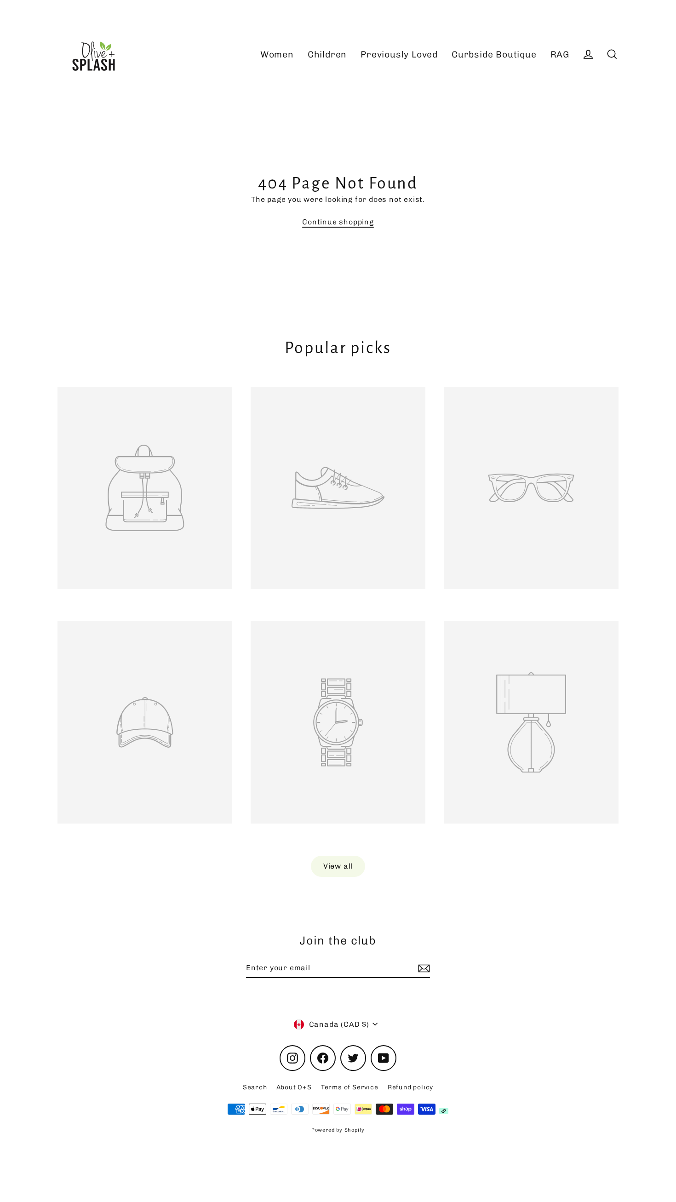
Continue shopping (338, 222)
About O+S (294, 1087)
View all (338, 866)
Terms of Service (349, 1087)
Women (277, 54)
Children (327, 54)
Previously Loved (399, 54)
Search (255, 1087)
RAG (559, 54)
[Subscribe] (422, 968)
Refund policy (410, 1087)
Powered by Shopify (338, 1130)
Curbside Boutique (494, 54)
